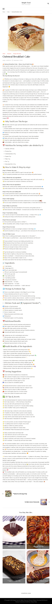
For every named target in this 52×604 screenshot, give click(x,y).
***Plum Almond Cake (38, 546)
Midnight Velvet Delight (14, 546)
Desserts (9, 53)
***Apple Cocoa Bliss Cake (14, 581)
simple (4, 60)
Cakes (4, 53)
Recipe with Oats (17, 53)
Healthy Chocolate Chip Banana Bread (38, 581)
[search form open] (48, 3)
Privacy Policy (34, 602)
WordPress (27, 602)
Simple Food (26, 3)
